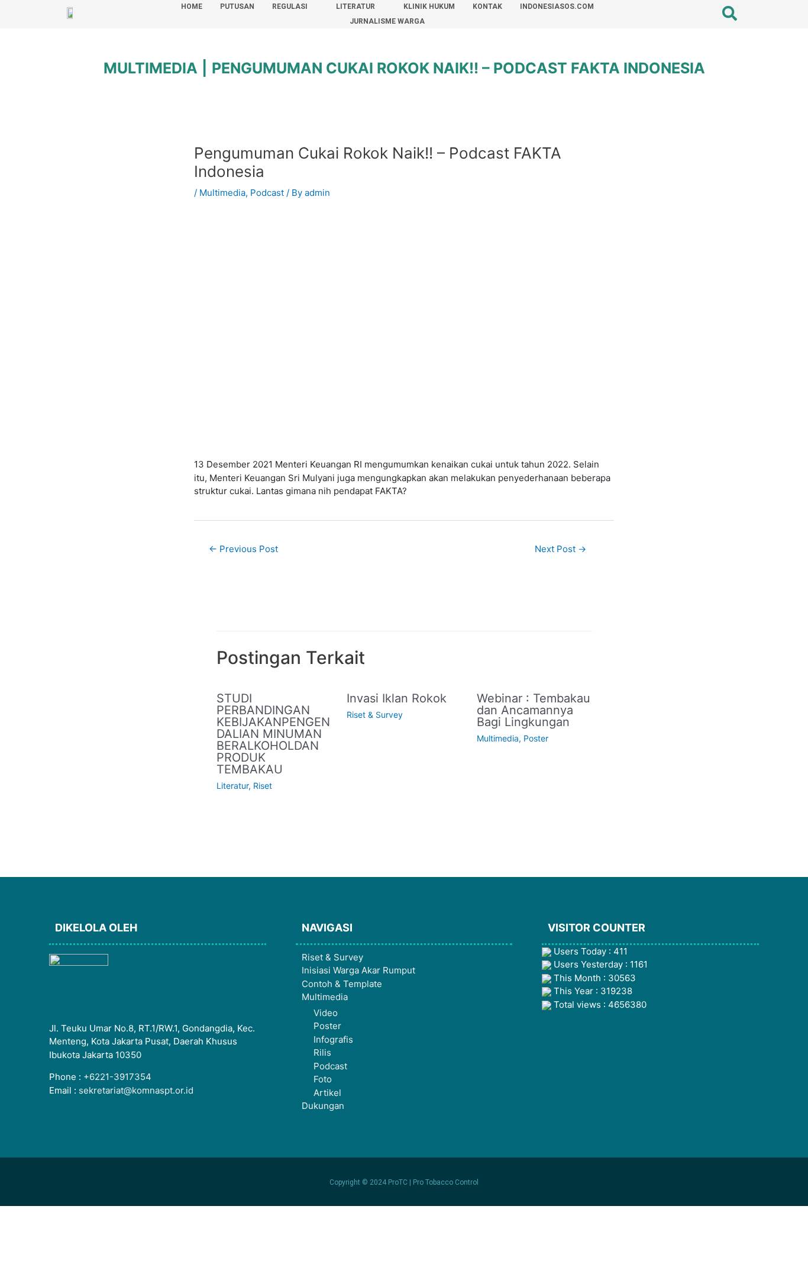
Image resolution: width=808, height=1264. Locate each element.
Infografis (333, 1039)
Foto (322, 1079)
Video (325, 1012)
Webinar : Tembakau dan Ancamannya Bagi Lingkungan (533, 710)
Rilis (322, 1052)
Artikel (327, 1092)
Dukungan (323, 1105)
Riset (262, 786)
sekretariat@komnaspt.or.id (136, 1090)
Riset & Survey (375, 715)
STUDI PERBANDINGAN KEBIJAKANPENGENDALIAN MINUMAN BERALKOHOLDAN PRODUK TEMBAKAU (273, 733)
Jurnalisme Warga (387, 21)
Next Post (560, 548)
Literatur (232, 786)
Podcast (267, 192)
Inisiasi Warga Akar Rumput (358, 970)
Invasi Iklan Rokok (397, 698)
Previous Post (243, 548)
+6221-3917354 (117, 1076)
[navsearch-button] (722, 9)
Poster (535, 738)
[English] (685, 14)
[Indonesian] (700, 14)
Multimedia (222, 192)
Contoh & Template (342, 983)
